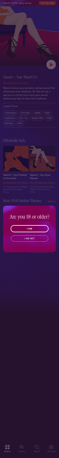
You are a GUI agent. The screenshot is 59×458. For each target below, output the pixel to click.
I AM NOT (29, 238)
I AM (29, 229)
